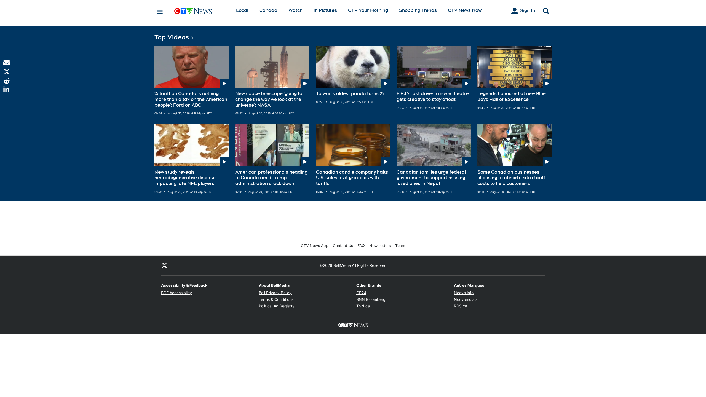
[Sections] (159, 11)
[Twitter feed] (164, 265)
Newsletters (380, 245)
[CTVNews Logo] (200, 11)
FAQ (361, 245)
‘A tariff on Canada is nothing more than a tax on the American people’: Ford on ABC (190, 99)
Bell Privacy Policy (275, 292)
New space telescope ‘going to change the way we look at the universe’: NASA (268, 99)
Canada (268, 10)
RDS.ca (460, 306)
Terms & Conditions (276, 299)
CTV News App (314, 245)
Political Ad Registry (277, 306)
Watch (295, 10)
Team (400, 245)
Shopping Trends (418, 10)
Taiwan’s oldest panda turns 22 (350, 93)
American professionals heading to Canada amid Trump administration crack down (271, 178)
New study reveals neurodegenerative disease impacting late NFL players (185, 178)
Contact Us (343, 245)
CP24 (361, 292)
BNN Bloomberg (371, 299)
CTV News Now (465, 10)
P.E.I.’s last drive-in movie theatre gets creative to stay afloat (433, 96)
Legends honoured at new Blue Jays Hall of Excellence (511, 96)
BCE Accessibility (176, 292)
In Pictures (325, 10)
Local (242, 10)
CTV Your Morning (368, 10)
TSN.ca (363, 306)
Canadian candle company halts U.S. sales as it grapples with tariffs (352, 178)
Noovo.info (464, 292)
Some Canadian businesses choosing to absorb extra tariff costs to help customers (511, 178)
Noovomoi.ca (466, 299)
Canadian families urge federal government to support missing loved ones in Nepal (431, 178)
